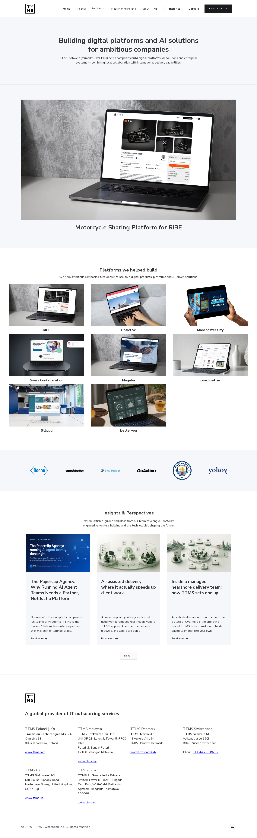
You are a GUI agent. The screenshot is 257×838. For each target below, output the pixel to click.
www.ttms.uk (34, 798)
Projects (81, 9)
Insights (174, 9)
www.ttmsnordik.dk (143, 752)
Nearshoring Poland (123, 9)
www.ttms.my (87, 761)
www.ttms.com (35, 752)
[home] (30, 9)
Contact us (218, 8)
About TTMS (150, 9)
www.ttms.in (86, 802)
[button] (99, 8)
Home (66, 9)
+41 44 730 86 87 (205, 752)
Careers (194, 9)
